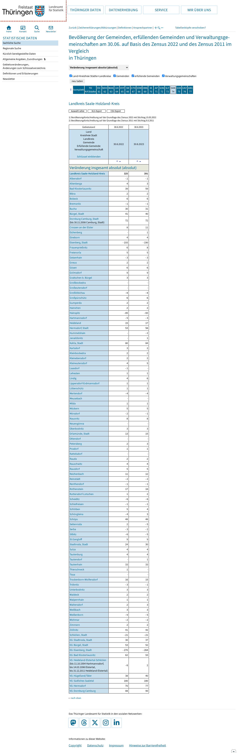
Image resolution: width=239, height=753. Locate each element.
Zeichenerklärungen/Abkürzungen (97, 27)
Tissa (72, 574)
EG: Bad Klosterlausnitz (82, 655)
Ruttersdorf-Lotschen (82, 494)
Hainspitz (75, 313)
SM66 (127, 89)
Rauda (73, 459)
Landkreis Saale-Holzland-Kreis (87, 173)
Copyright (75, 745)
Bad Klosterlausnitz (80, 188)
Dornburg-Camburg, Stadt (84, 219)
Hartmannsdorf (78, 318)
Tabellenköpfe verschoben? (190, 27)
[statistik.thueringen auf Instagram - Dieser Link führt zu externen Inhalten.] (106, 722)
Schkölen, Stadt (78, 635)
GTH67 (133, 89)
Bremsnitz (75, 204)
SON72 (161, 89)
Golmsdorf (76, 272)
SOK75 (179, 89)
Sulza (73, 549)
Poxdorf (74, 449)
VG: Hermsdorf (78, 686)
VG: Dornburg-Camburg (83, 691)
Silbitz (73, 534)
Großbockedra (78, 283)
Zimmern (75, 625)
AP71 (156, 89)
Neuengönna (77, 423)
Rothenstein (76, 489)
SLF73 (167, 89)
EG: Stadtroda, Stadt (81, 640)
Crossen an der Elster (81, 227)
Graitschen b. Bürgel (81, 278)
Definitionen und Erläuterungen (20, 73)
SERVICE (155, 9)
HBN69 (145, 89)
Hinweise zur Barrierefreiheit (147, 745)
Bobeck (74, 199)
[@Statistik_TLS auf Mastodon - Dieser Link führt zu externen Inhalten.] (74, 722)
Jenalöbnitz (76, 338)
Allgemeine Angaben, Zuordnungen (23, 59)
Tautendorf (76, 559)
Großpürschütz (78, 298)
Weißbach (75, 610)
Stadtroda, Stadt (79, 544)
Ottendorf (75, 439)
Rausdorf (75, 469)
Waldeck (74, 594)
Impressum (116, 745)
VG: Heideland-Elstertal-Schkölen (88, 660)
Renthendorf (77, 484)
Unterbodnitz (77, 589)
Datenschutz (95, 745)
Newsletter (8, 79)
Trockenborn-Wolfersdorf (84, 579)
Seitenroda (76, 524)
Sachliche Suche (11, 43)
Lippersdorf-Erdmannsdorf (84, 383)
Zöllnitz (74, 630)
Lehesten (75, 373)
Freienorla (75, 252)
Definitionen (125, 27)
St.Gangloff (76, 539)
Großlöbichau (77, 293)
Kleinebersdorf (78, 358)
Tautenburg (76, 554)
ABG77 (190, 89)
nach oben (76, 698)
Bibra (72, 193)
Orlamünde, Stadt (79, 433)
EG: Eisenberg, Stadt (81, 650)
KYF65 (122, 89)
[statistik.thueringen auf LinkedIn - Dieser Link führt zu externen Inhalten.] (117, 722)
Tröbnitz (74, 584)
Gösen (73, 267)
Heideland (75, 323)
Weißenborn (76, 615)
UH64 (117, 89)
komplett (78, 89)
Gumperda (76, 303)
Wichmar (74, 620)
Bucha (73, 209)
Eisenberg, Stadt (79, 242)
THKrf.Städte (90, 89)
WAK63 (111, 89)
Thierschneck (77, 569)
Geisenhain (76, 257)
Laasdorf (74, 368)
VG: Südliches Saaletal (82, 681)
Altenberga (76, 183)
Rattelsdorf (76, 454)
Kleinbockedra (78, 353)
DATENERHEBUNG (121, 9)
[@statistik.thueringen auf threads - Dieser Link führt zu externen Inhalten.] (85, 722)
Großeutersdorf (78, 288)
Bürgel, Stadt (77, 214)
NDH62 (104, 89)
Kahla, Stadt (76, 343)
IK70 (151, 89)
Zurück (73, 27)
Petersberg (76, 444)
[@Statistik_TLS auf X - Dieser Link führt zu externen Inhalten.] (95, 722)
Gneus (73, 262)
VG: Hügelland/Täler (81, 676)
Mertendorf (76, 393)
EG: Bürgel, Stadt (79, 645)
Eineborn (75, 237)
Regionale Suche (11, 48)
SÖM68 (139, 89)
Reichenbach (77, 474)
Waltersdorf (76, 605)
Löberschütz (76, 388)
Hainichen (75, 308)
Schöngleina (76, 514)
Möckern (74, 408)
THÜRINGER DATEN (84, 9)
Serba (73, 529)
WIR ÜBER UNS (196, 9)
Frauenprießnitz (78, 247)
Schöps (74, 519)
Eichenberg (76, 232)
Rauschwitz (76, 464)
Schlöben (75, 509)
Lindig (73, 378)
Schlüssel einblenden (89, 156)
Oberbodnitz (77, 428)
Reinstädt (75, 479)
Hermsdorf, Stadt (79, 328)
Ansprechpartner (142, 27)
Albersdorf (75, 178)
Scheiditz (75, 499)
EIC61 (99, 89)
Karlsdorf (75, 348)
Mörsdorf (75, 413)
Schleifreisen (77, 504)
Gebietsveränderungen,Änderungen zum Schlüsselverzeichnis (23, 66)
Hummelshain (77, 333)
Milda (73, 403)
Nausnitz (74, 418)
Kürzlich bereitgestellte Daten (19, 54)
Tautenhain (76, 564)
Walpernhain (77, 600)
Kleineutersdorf (78, 363)
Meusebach (76, 398)
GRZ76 (184, 89)
